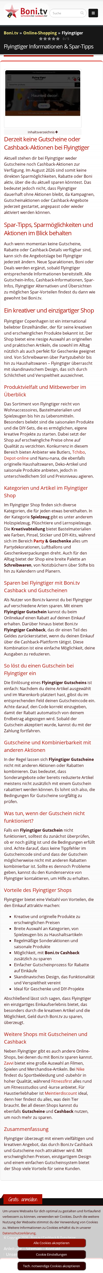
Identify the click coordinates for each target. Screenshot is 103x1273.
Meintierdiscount (61, 1093)
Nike (80, 1069)
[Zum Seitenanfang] (94, 1267)
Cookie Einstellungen (51, 1254)
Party (39, 541)
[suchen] (82, 13)
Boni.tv (11, 33)
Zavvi (9, 1063)
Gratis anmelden (22, 1199)
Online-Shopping (40, 33)
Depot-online (16, 458)
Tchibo (78, 452)
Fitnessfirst (61, 1081)
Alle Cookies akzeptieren (52, 1243)
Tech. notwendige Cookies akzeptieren (51, 1266)
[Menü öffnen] (93, 13)
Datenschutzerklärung (19, 1233)
